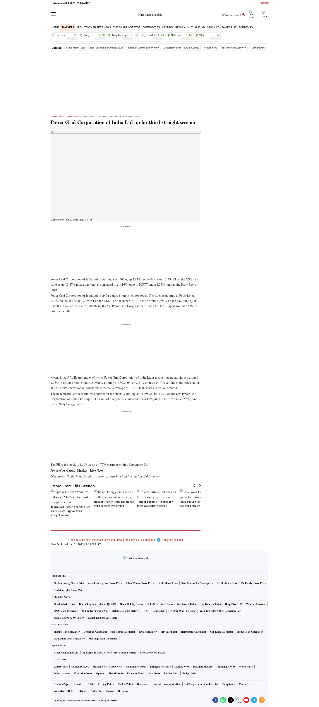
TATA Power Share (261, 47)
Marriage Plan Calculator (103, 638)
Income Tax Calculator (67, 632)
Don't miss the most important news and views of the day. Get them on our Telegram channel (125, 540)
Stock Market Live (75, 47)
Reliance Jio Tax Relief (125, 611)
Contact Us (245, 684)
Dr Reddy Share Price (253, 583)
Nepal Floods (210, 47)
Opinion (100, 673)
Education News (83, 673)
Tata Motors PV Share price (197, 583)
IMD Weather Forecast (252, 604)
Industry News (62, 673)
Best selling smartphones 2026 (106, 47)
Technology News (225, 666)
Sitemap (82, 691)
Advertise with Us (64, 691)
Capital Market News (75, 116)
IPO (79, 27)
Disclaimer (143, 684)
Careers (110, 691)
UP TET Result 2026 (153, 611)
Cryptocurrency (173, 27)
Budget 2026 (189, 673)
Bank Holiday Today (131, 604)
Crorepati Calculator (95, 632)
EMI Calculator (148, 632)
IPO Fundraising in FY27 (94, 611)
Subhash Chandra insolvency (143, 47)
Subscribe (96, 691)
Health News (116, 673)
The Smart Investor (126, 27)
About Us (79, 684)
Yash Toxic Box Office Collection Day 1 (221, 611)
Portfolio (246, 27)
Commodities (151, 27)
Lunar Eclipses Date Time (102, 618)
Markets (68, 27)
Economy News (135, 673)
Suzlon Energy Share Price (69, 583)
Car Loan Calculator (221, 632)
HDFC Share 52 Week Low (69, 618)
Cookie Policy (125, 684)
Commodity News (136, 666)
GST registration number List (201, 684)
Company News (80, 666)
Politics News (171, 673)
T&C (91, 684)
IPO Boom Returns (65, 611)
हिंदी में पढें (264, 3)
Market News (100, 666)
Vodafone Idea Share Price (69, 590)
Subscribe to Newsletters (96, 652)
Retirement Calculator (193, 632)
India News (154, 673)
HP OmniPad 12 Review (182, 611)
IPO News (116, 666)
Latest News (61, 666)
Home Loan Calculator (250, 632)
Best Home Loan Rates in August (181, 47)
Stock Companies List (66, 652)
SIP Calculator (169, 632)
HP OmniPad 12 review (234, 47)
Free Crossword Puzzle (152, 652)
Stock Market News (97, 27)
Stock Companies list (221, 27)
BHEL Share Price (227, 583)
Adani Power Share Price (140, 583)
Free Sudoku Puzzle (125, 652)
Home (55, 27)
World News (246, 666)
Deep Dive (230, 604)
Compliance (228, 684)
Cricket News (181, 666)
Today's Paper (62, 684)
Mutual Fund (196, 27)
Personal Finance (202, 666)
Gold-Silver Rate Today (160, 604)
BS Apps (123, 691)
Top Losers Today (186, 604)
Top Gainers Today (210, 604)
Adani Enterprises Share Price (105, 583)
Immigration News (160, 666)
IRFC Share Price (168, 583)
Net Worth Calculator (123, 632)
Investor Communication (167, 684)
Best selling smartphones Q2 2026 (97, 604)
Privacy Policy (106, 684)
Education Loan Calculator (69, 638)
